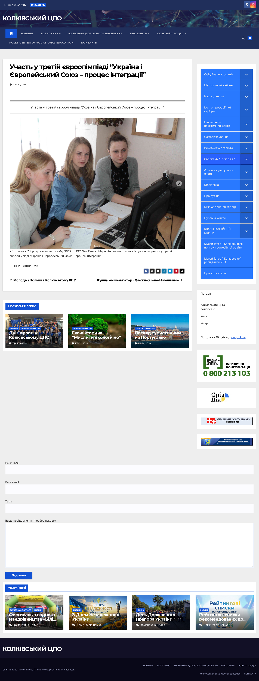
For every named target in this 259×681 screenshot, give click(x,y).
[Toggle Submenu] (246, 74)
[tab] (95, 246)
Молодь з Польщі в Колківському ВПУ (44, 280)
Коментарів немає (26, 625)
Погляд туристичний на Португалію (158, 335)
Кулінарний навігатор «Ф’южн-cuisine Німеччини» (138, 280)
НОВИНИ (27, 33)
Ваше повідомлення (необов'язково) (30, 520)
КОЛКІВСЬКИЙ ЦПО (32, 18)
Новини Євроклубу (30, 328)
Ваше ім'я (11, 463)
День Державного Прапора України (155, 617)
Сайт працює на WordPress (18, 669)
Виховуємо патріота (20, 610)
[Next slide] (179, 183)
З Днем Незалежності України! (95, 617)
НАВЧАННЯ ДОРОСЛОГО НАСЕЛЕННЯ (95, 33)
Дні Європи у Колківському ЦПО (29, 335)
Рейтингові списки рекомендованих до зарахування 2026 (221, 619)
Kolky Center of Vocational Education (41, 42)
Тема (8, 501)
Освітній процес (170, 33)
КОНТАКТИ (89, 42)
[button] (243, 38)
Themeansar (67, 669)
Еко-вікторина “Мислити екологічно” (96, 335)
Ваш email (12, 482)
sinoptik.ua (238, 337)
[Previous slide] (15, 183)
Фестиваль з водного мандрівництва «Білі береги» (32, 619)
